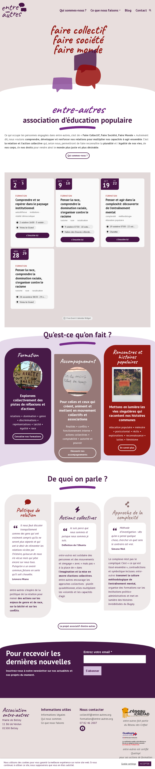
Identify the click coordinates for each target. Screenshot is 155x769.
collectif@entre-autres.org (95, 714)
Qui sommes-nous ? (73, 10)
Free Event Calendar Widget (78, 318)
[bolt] (77, 510)
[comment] (28, 502)
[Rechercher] (150, 10)
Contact (141, 10)
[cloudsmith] (127, 504)
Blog (128, 10)
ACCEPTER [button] (144, 764)
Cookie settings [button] (128, 764)
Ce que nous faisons (52, 723)
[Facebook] (82, 728)
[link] (32, 235)
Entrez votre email (98, 652)
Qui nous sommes (51, 718)
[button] (120, 10)
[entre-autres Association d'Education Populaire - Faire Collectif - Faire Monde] (14, 10)
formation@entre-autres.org (96, 718)
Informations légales (53, 714)
